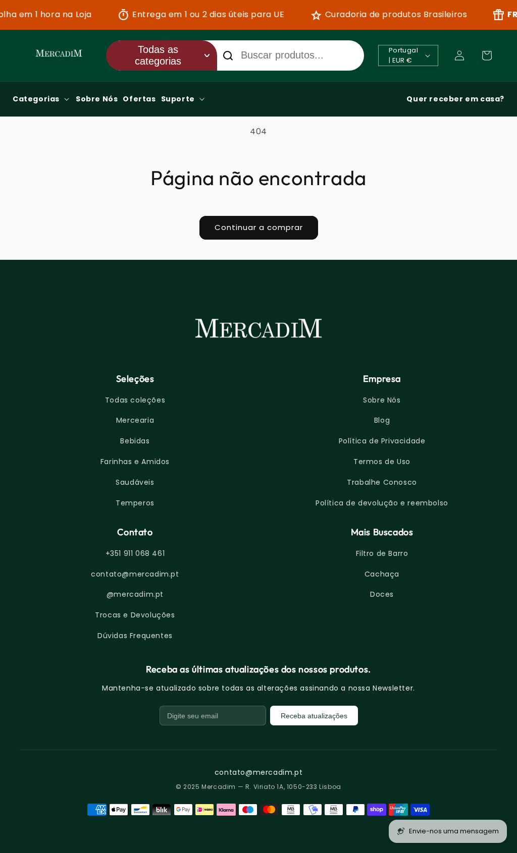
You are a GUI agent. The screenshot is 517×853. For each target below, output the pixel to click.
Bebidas (134, 441)
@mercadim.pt (135, 594)
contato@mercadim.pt (135, 574)
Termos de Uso (381, 462)
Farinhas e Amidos (135, 462)
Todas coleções (135, 400)
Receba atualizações (314, 716)
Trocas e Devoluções (135, 615)
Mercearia (135, 420)
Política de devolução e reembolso (382, 503)
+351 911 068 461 (135, 553)
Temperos (135, 503)
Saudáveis (135, 482)
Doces (382, 594)
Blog (382, 420)
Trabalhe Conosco (382, 482)
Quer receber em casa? (455, 99)
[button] (487, 55)
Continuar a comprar (259, 227)
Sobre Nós (381, 400)
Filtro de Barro (382, 553)
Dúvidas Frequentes (135, 636)
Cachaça (382, 574)
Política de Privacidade (382, 441)
